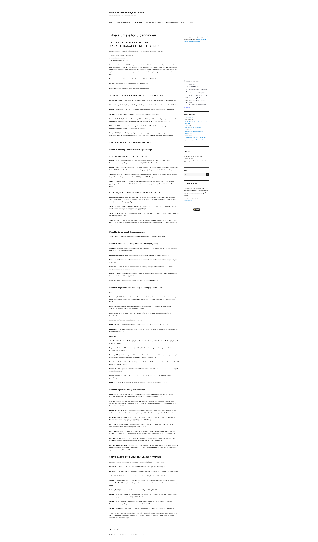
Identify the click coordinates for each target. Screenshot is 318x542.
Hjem (110, 22)
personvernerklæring (188, 200)
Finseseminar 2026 (189, 117)
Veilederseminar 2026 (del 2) (197, 93)
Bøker (182, 22)
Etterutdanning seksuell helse (154, 22)
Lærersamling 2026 (194, 98)
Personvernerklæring (130, 534)
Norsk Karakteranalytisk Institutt (127, 12)
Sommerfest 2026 (194, 86)
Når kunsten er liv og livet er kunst (193, 127)
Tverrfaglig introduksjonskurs (197, 104)
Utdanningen (137, 22)
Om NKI (190, 22)
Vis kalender (187, 107)
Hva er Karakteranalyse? (124, 22)
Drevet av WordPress (140, 534)
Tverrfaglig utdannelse (172, 22)
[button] (186, 63)
